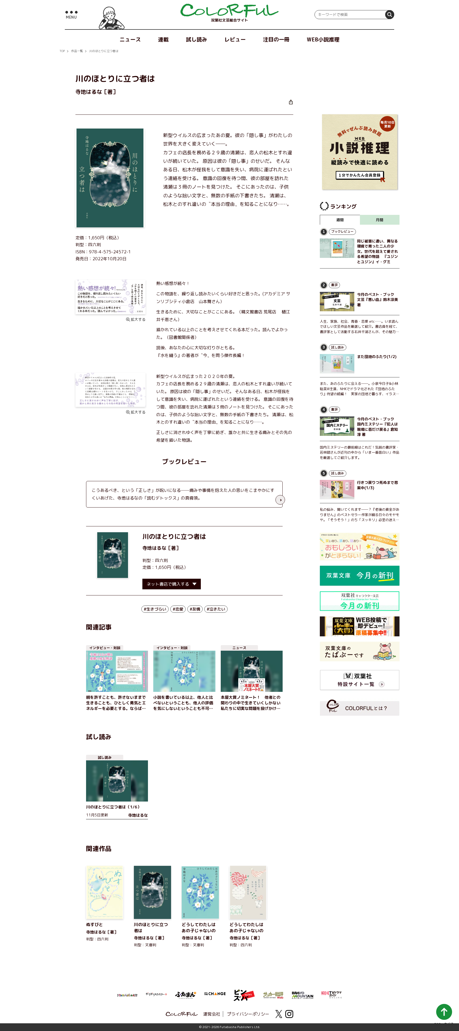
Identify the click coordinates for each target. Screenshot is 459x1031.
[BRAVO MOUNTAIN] (302, 995)
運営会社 (211, 1014)
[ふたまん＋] (185, 995)
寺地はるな (154, 548)
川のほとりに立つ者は (103, 51)
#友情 (195, 609)
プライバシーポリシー (248, 1014)
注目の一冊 (276, 39)
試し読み (196, 39)
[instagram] (289, 1014)
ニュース (130, 39)
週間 (340, 219)
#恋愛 (178, 609)
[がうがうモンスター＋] (156, 995)
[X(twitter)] (279, 1014)
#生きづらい (155, 609)
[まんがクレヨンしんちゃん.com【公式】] (127, 995)
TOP (62, 51)
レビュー (235, 39)
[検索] (389, 14)
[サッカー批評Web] (273, 994)
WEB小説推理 (323, 39)
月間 (379, 219)
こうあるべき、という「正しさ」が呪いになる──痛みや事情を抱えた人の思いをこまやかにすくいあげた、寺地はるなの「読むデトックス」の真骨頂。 (183, 494)
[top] (229, 11)
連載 (163, 39)
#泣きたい (216, 609)
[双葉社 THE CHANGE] (215, 995)
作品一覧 (77, 51)
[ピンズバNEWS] (244, 992)
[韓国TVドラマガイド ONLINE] (331, 994)
